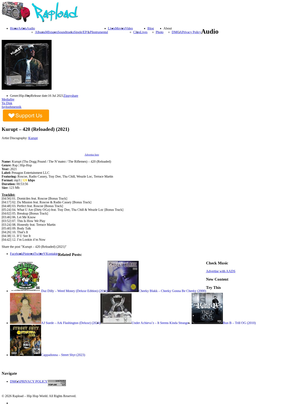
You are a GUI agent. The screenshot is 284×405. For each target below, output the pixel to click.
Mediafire (8, 99)
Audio (31, 28)
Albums (40, 32)
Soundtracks (66, 32)
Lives (143, 32)
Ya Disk (7, 103)
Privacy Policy (191, 32)
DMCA (177, 32)
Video (129, 28)
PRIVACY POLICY (34, 381)
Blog (150, 28)
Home (14, 28)
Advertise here (92, 154)
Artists (22, 28)
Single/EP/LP (83, 32)
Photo (159, 32)
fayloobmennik (11, 107)
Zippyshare (70, 95)
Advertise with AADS (220, 271)
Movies (120, 28)
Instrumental (100, 32)
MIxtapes (51, 32)
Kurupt (33, 138)
